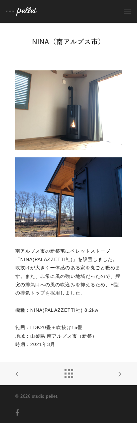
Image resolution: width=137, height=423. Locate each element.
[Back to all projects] (68, 372)
